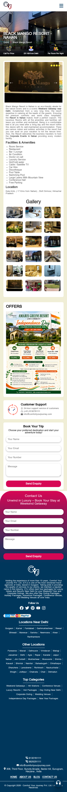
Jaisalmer (12, 655)
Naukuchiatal (52, 668)
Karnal (19, 628)
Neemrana (45, 633)
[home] (7, 6)
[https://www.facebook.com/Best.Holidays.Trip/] (22, 609)
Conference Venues (51, 686)
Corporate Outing (24, 694)
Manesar (23, 633)
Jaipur (56, 655)
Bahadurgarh (41, 663)
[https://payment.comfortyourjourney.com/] (17, 616)
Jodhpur (23, 672)
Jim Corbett (19, 659)
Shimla (58, 659)
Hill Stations (33, 686)
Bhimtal (19, 663)
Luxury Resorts (13, 690)
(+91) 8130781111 (32, 411)
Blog (37, 777)
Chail (43, 672)
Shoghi (13, 672)
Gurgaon (9, 628)
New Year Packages (48, 699)
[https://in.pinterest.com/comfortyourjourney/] (33, 609)
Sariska (33, 633)
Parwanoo (12, 651)
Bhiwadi (13, 633)
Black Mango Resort (22, 42)
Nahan (9, 659)
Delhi (22, 655)
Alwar (55, 633)
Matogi (56, 651)
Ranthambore (33, 637)
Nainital (29, 663)
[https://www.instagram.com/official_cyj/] (44, 609)
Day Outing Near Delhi (50, 690)
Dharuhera (13, 668)
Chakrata (33, 672)
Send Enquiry (33, 484)
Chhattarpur (55, 663)
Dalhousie (33, 651)
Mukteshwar (34, 659)
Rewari (58, 628)
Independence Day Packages (22, 699)
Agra (30, 655)
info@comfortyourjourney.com (38, 414)
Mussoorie (47, 659)
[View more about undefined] (33, 353)
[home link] (33, 570)
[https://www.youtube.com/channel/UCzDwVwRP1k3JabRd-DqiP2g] (38, 609)
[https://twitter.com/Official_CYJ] (27, 609)
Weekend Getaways (15, 686)
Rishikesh (38, 668)
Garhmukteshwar (45, 628)
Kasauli (9, 663)
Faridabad (29, 628)
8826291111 (34, 762)
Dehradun (52, 672)
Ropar (37, 655)
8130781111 (34, 758)
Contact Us (49, 777)
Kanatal (46, 655)
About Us (25, 777)
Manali (23, 651)
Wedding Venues (43, 694)
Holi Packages (30, 690)
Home (6, 42)
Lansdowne (26, 668)
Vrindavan (45, 651)
